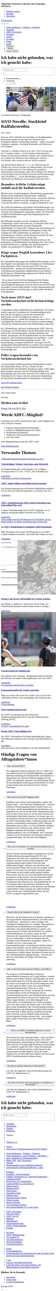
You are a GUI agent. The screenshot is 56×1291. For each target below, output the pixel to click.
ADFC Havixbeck (13, 32)
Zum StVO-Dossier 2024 (11, 383)
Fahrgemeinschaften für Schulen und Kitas (20, 690)
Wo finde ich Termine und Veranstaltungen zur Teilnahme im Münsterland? (30, 1084)
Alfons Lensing (12, 1200)
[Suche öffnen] (5, 23)
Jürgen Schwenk (13, 1202)
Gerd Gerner (11, 1191)
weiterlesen (10, 792)
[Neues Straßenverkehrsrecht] (7, 704)
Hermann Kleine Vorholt (16, 1198)
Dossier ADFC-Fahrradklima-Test (16, 731)
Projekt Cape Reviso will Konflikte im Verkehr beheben (25, 599)
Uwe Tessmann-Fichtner (16, 1205)
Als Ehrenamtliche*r (14, 1239)
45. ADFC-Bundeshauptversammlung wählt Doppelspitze (26, 527)
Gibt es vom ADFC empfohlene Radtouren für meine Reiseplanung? (30, 1031)
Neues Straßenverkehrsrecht (13, 710)
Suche (9, 51)
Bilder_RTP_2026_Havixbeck (18, 1160)
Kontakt (9, 1228)
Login (8, 44)
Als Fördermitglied (14, 1242)
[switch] (20, 79)
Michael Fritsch (12, 1188)
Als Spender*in (12, 1237)
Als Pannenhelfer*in (14, 1244)
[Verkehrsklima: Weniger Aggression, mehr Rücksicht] (22, 459)
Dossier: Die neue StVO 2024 (13, 408)
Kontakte (10, 34)
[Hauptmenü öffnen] (7, 23)
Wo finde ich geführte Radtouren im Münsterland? (26, 1066)
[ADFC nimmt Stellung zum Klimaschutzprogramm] (16, 478)
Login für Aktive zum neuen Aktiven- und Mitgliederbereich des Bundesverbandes (23, 1266)
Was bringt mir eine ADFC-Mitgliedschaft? (23, 797)
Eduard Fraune (12, 1186)
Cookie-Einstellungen (15, 1282)
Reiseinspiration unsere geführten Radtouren (24, 1165)
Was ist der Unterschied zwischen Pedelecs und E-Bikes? (29, 969)
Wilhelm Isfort (12, 1195)
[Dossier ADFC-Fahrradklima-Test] (15, 726)
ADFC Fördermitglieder (16, 1226)
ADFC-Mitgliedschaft (15, 1235)
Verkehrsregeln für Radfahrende (15, 671)
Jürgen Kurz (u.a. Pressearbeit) (19, 1181)
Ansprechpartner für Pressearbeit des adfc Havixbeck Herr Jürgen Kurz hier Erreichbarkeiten (30, 1254)
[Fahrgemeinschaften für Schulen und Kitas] (17, 685)
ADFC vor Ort (12, 1216)
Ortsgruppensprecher (14, 1223)
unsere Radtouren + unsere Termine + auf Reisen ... (27, 1156)
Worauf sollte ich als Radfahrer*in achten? (23, 912)
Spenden (9, 14)
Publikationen (12, 1221)
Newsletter (10, 16)
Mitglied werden (13, 11)
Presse (8, 41)
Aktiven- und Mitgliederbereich (19, 1262)
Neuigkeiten (11, 1126)
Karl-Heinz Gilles (13, 1193)
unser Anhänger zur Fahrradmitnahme (21, 1158)
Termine (9, 1128)
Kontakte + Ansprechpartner (18, 1174)
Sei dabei (10, 39)
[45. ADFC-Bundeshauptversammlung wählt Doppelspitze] (28, 522)
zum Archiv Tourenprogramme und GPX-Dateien (26, 1149)
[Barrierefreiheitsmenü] (2, 23)
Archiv (9, 37)
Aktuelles (10, 30)
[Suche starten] (4, 73)
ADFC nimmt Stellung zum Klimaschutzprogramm (23, 483)
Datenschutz (11, 1279)
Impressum (10, 1277)
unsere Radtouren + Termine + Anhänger (23, 27)
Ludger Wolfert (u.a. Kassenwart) (20, 1184)
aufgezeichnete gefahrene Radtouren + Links (24, 1167)
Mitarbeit (10, 1219)
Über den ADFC (13, 1214)
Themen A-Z (11, 1142)
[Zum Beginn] (2, 1289)
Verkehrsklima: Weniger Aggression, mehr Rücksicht (24, 464)
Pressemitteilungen (14, 1251)
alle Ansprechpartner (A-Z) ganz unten (22, 1207)
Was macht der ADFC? (16, 766)
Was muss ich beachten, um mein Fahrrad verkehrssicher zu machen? (31, 848)
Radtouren (10, 1131)
